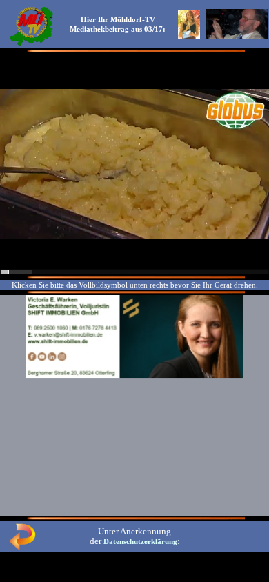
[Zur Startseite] (31, 44)
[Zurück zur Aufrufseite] (22, 547)
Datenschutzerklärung (140, 541)
